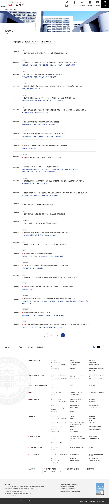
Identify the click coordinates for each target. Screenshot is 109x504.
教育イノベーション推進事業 (95, 379)
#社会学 (41, 77)
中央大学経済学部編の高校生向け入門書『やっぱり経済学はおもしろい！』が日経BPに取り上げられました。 (57, 324)
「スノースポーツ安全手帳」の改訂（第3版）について (40, 223)
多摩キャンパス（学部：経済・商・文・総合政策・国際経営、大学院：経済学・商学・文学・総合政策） (25, 486)
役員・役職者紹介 (55, 362)
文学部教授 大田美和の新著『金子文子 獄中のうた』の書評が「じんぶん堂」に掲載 (50, 62)
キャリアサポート (34, 436)
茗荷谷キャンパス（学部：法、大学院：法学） (14, 491)
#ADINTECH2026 (50, 235)
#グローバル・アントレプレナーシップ (34, 172)
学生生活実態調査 (74, 431)
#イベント (45, 196)
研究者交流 (54, 411)
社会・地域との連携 (93, 458)
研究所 (52, 394)
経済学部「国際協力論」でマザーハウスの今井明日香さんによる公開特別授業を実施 (49, 98)
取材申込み (30, 501)
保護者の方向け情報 (73, 469)
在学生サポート (55, 416)
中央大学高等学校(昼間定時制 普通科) (67, 486)
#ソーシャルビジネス (56, 101)
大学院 (71, 385)
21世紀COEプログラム (75, 379)
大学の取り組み (73, 365)
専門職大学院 (92, 385)
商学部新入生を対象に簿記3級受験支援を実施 (38, 253)
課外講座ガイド (73, 419)
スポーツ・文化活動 (35, 447)
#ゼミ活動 (51, 125)
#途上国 (45, 101)
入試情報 (32, 469)
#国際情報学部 (26, 184)
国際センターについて (56, 399)
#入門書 (30, 327)
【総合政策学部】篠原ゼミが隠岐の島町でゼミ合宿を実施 (41, 122)
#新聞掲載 (53, 77)
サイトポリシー (21, 501)
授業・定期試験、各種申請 (95, 426)
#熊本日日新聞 (43, 65)
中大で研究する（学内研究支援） (96, 392)
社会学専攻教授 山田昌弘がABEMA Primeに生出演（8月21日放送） (45, 214)
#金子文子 (25, 65)
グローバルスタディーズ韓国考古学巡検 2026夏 (38, 205)
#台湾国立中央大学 (84, 301)
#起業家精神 (51, 172)
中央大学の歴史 (92, 362)
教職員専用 (90, 469)
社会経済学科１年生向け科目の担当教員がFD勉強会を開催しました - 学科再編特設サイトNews (53, 86)
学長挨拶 (72, 360)
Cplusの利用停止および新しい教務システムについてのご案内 (42, 158)
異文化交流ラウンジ (74, 405)
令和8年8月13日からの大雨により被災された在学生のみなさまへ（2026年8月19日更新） (51, 277)
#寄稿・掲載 (49, 136)
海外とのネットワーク (94, 405)
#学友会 (24, 148)
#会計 (30, 256)
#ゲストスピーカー (43, 184)
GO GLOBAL (92, 399)
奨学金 (71, 429)
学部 (52, 385)
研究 (30, 392)
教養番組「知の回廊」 (75, 460)
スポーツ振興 (54, 447)
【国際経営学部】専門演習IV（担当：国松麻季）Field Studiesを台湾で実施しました (50, 298)
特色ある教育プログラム (36, 375)
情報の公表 (72, 368)
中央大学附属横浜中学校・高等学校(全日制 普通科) (70, 491)
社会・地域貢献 (34, 454)
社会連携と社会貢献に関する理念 (59, 454)
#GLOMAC (36, 301)
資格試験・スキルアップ (75, 401)
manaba (53, 471)
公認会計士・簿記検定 (94, 438)
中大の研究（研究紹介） (57, 392)
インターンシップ (93, 436)
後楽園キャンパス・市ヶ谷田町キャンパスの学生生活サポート (77, 423)
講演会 (52, 458)
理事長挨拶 (54, 360)
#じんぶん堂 (33, 65)
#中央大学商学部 (27, 77)
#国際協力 (38, 101)
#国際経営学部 (26, 301)
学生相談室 (72, 426)
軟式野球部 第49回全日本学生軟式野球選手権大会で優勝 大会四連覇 (45, 146)
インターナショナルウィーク (95, 408)
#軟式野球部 (32, 148)
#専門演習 (52, 301)
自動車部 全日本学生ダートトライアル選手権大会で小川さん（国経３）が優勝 (48, 286)
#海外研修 (60, 301)
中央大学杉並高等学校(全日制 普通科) (67, 488)
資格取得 (53, 438)
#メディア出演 (50, 315)
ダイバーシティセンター (57, 426)
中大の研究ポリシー (74, 394)
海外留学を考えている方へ (76, 399)
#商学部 (24, 256)
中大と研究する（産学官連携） (77, 392)
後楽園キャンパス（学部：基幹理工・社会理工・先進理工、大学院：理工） (19, 488)
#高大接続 (38, 327)
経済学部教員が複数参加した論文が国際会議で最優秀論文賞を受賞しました (47, 232)
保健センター (92, 422)
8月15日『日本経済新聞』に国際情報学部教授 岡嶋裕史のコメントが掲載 (46, 265)
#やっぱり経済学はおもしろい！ (53, 327)
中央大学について (34, 360)
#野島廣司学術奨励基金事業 (30, 169)
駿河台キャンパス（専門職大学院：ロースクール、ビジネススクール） (18, 493)
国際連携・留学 (34, 399)
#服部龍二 (41, 136)
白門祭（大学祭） (55, 431)
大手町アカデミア (55, 463)
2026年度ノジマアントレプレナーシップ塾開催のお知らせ (41, 167)
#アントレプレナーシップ (70, 169)
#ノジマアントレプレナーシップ (51, 169)
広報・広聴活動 (55, 368)
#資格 (51, 256)
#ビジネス (37, 196)
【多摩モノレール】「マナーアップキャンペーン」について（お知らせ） (46, 244)
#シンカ (37, 89)
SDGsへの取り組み (74, 454)
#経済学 (24, 327)
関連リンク (72, 411)
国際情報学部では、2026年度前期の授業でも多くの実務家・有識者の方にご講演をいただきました (54, 181)
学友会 (52, 449)
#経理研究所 (59, 256)
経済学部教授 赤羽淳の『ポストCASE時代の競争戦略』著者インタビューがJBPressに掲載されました (55, 110)
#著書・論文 (59, 136)
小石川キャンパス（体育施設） (11, 495)
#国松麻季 (44, 301)
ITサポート (72, 416)
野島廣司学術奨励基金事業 (95, 429)
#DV (47, 77)
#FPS (34, 125)
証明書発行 (54, 429)
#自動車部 (25, 289)
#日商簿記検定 (43, 256)
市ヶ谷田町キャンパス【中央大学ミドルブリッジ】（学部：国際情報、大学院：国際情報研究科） (23, 490)
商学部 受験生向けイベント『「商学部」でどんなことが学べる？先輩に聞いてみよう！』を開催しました (55, 193)
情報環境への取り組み (94, 365)
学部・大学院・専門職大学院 (38, 385)
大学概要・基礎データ (75, 362)
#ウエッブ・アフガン (56, 65)
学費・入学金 (54, 387)
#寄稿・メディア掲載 (41, 113)
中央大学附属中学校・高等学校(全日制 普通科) (69, 490)
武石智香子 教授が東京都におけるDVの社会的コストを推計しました (44, 74)
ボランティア (73, 458)
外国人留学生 (92, 401)
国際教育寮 (54, 405)
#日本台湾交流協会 (70, 301)
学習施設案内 (92, 416)
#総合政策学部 (26, 125)
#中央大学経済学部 (28, 89)
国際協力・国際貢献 (74, 408)
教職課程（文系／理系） (57, 442)
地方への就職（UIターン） (76, 436)
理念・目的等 (92, 360)
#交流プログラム (27, 303)
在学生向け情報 (51, 469)
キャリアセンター (55, 436)
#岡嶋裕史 (40, 268)
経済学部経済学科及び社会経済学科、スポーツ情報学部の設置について (45, 53)
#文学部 (67, 65)
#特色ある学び (42, 125)
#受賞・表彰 (39, 235)
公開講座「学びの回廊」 (94, 460)
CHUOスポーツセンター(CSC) (77, 447)
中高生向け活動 (55, 460)
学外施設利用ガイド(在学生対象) (58, 419)
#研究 (35, 77)
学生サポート (33, 417)
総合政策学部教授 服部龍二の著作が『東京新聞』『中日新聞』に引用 (44, 134)
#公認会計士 (54, 196)
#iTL (34, 184)
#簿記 (35, 256)
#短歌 (73, 65)
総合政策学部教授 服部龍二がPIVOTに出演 (37, 312)
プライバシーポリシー (10, 501)
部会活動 (91, 447)
